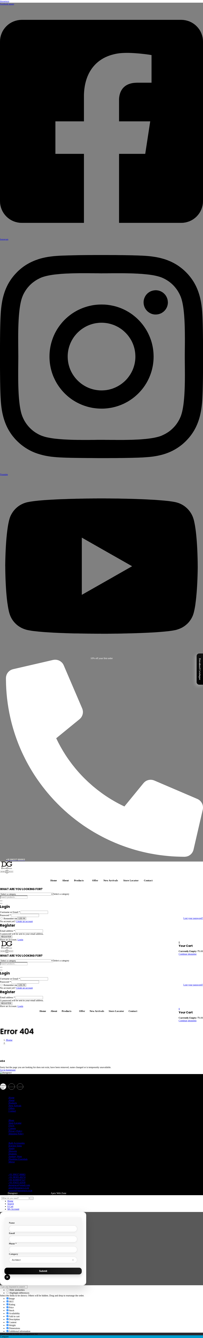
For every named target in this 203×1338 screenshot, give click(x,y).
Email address (7, 931)
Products (79, 880)
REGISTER (6, 937)
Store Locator (131, 880)
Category (13, 1254)
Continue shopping (187, 954)
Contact (148, 880)
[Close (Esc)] (1, 903)
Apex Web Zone (58, 1193)
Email (12, 1233)
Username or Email (10, 912)
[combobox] (61, 894)
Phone (13, 1243)
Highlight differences (19, 1293)
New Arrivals (110, 880)
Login (20, 939)
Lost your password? (193, 918)
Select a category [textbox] (61, 894)
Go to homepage (8, 1070)
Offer (95, 880)
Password (5, 915)
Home (53, 880)
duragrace (4, 1)
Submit (43, 1271)
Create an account (24, 921)
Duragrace (13, 1193)
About (65, 880)
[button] (80, 880)
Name (12, 1223)
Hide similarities (17, 1290)
